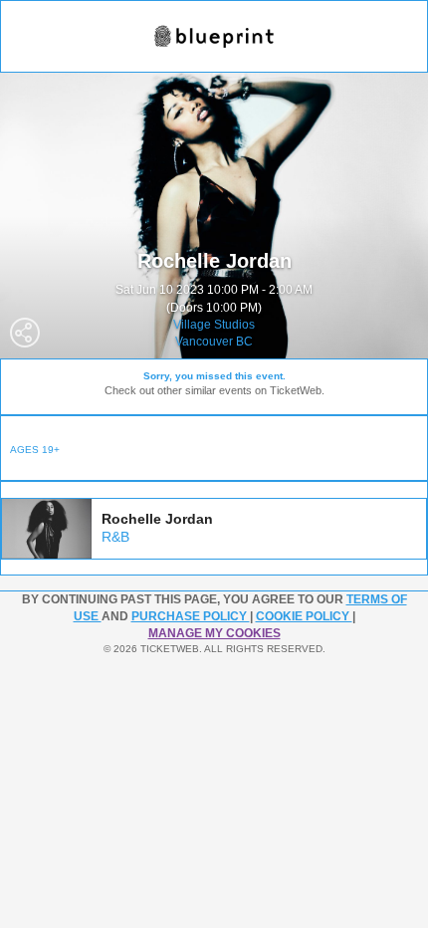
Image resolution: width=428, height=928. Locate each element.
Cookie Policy (304, 616)
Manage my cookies (214, 633)
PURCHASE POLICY (190, 616)
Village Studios (214, 325)
